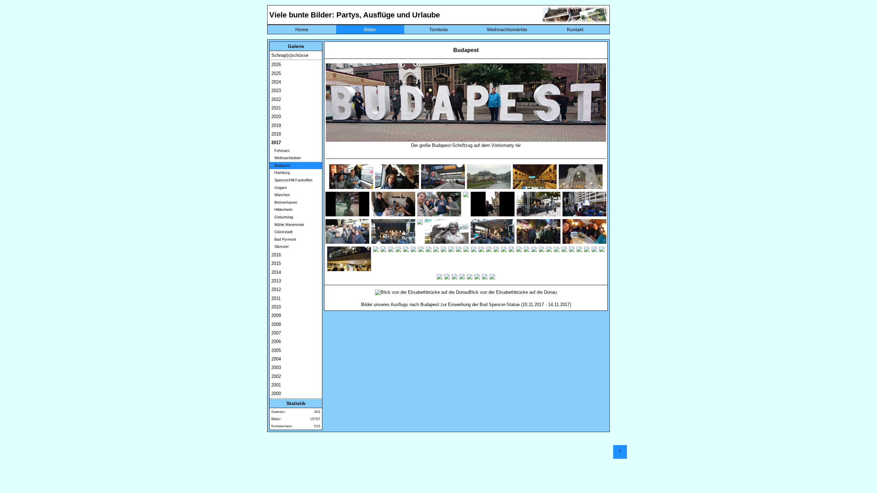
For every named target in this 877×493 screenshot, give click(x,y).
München (280, 195)
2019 (276, 125)
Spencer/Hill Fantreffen (291, 180)
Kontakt (575, 29)
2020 (276, 116)
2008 (276, 324)
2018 (276, 134)
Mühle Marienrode (287, 225)
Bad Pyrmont (283, 239)
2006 (276, 341)
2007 (276, 333)
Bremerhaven (284, 202)
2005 (276, 350)
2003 (276, 367)
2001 (276, 385)
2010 (276, 306)
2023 (276, 90)
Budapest (280, 165)
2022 (276, 99)
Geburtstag (282, 217)
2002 (276, 376)
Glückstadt (282, 232)
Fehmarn (280, 151)
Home (301, 29)
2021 (276, 108)
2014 (276, 272)
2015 (276, 263)
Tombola (438, 29)
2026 (276, 64)
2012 (276, 289)
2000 (276, 393)
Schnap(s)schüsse (289, 55)
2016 (276, 254)
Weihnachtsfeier (286, 158)
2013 (276, 280)
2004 (276, 359)
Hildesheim (282, 209)
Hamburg (280, 172)
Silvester (280, 246)
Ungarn (279, 188)
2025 (276, 73)
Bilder (370, 29)
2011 (276, 298)
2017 (276, 142)
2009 (276, 315)
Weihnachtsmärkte (507, 29)
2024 (276, 82)
